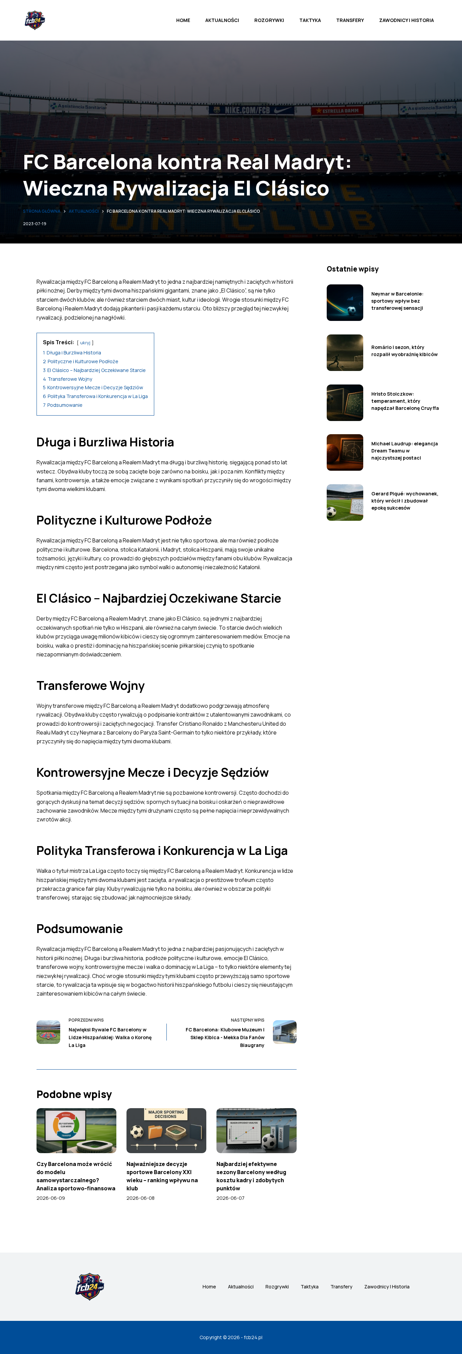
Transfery (350, 20)
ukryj (85, 343)
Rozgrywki (269, 20)
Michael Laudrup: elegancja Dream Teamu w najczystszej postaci (404, 450)
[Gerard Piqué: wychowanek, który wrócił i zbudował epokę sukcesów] (345, 502)
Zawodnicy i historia (406, 20)
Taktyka (310, 20)
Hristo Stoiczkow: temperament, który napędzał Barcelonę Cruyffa (405, 401)
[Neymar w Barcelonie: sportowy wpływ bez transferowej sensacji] (345, 302)
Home (183, 20)
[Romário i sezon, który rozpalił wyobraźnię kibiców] (345, 352)
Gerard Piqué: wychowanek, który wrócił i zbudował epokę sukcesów (404, 500)
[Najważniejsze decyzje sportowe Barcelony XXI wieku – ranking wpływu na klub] (166, 1130)
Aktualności (222, 20)
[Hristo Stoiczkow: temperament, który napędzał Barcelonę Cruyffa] (345, 402)
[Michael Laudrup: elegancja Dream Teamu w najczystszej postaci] (345, 452)
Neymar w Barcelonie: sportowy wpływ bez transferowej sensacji (397, 300)
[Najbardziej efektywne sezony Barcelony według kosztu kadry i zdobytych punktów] (256, 1130)
